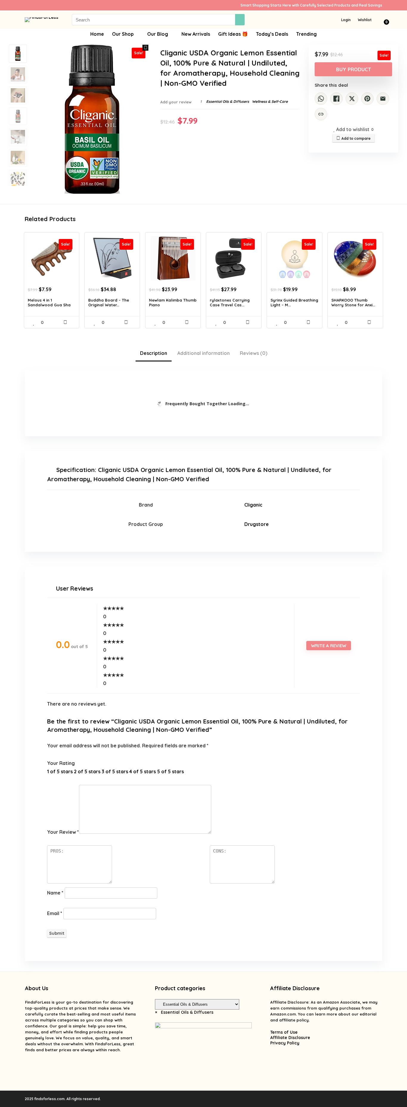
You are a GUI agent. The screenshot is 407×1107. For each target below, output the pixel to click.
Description (153, 353)
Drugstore (256, 524)
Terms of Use (284, 1032)
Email (54, 913)
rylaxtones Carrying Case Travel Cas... (230, 302)
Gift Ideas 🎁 (233, 34)
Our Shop (123, 34)
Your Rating (61, 763)
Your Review (63, 832)
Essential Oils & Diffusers (227, 101)
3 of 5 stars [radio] (115, 771)
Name (55, 893)
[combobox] (184, 1012)
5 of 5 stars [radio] (170, 771)
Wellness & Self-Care (270, 101)
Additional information (203, 353)
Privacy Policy (284, 1043)
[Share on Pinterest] (367, 98)
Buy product (353, 69)
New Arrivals (195, 34)
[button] (145, 48)
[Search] (240, 19)
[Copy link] (321, 114)
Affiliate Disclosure (290, 1037)
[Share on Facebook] (336, 98)
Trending (306, 34)
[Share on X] (352, 98)
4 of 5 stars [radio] (142, 771)
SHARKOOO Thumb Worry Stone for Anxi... (353, 302)
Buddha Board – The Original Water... (108, 302)
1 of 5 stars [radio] (60, 771)
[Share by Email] (383, 98)
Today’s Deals (272, 34)
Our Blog (157, 34)
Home (97, 34)
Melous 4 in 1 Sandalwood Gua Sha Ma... (49, 305)
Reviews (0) (253, 353)
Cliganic (253, 505)
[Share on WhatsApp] (321, 98)
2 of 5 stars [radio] (87, 771)
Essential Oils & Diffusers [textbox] (184, 1012)
